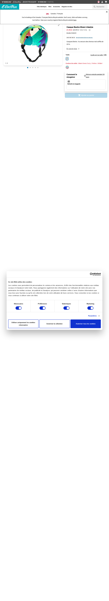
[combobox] (100, 7)
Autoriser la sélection (54, 324)
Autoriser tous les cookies (86, 324)
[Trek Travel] (46, 2)
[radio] (27, 67)
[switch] (42, 308)
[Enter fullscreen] (59, 25)
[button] (32, 43)
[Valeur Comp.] (89, 30)
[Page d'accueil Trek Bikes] (7, 2)
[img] (71, 37)
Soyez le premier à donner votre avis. (84, 37)
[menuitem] (41, 7)
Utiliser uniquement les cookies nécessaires (23, 324)
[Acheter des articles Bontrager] (29, 2)
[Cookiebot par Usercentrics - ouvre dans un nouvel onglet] (91, 274)
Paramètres (92, 316)
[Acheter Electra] (17, 2)
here (74, 20)
